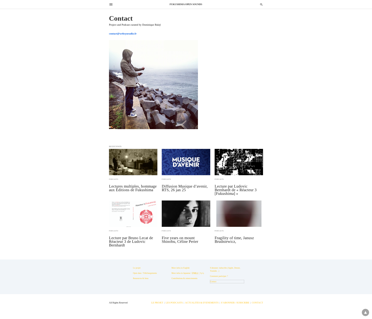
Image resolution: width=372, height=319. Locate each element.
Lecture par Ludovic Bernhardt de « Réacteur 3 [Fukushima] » (236, 190)
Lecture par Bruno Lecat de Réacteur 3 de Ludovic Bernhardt (131, 241)
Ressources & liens (140, 278)
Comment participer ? (219, 276)
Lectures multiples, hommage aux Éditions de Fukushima (133, 188)
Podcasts (113, 179)
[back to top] (365, 312)
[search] (261, 4)
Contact (213, 281)
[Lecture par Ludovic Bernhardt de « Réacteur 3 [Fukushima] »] (239, 162)
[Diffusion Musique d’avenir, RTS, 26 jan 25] (186, 162)
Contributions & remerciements (184, 278)
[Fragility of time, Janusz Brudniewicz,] (239, 214)
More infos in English (180, 268)
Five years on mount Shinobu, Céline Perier (180, 240)
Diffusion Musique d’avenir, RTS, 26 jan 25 (185, 188)
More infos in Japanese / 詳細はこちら (187, 273)
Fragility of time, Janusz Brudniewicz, (234, 240)
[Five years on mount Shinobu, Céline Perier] (186, 214)
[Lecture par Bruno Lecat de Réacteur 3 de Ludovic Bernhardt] (133, 214)
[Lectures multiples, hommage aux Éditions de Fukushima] (133, 162)
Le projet (137, 268)
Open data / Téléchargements (145, 273)
